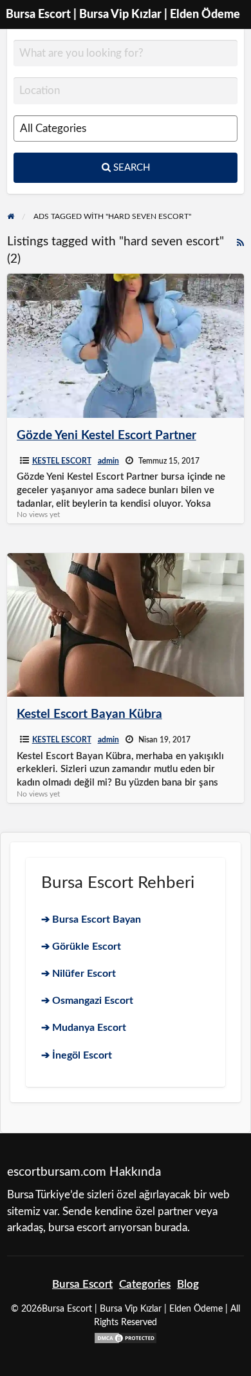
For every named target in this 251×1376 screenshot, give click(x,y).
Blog (188, 1284)
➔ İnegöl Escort (76, 1055)
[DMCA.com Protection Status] (125, 1337)
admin (108, 461)
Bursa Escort (82, 1284)
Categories (145, 1284)
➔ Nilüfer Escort (78, 973)
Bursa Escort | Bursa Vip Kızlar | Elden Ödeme (123, 14)
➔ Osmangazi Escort (87, 1000)
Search (130, 168)
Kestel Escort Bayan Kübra (89, 714)
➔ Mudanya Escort (83, 1028)
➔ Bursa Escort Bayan (91, 919)
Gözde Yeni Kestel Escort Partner (106, 435)
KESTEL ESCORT (61, 461)
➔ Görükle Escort (81, 946)
